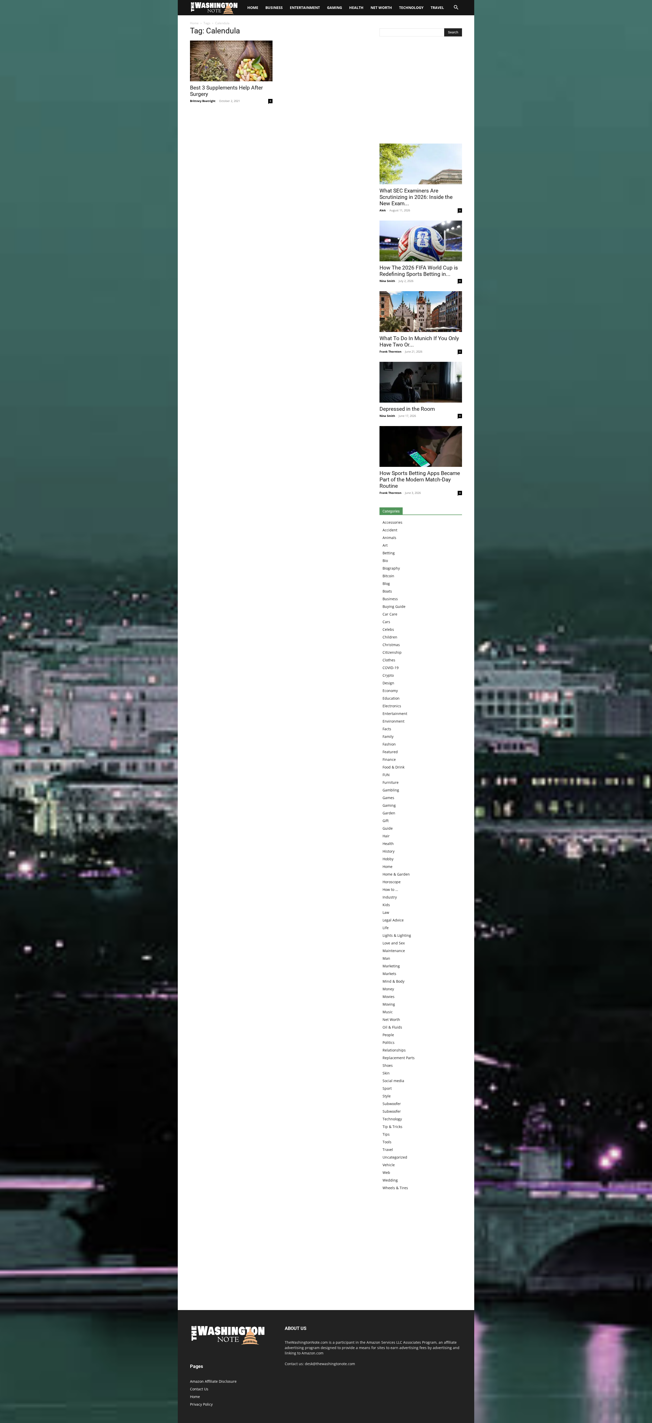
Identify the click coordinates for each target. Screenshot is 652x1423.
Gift (386, 820)
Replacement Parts (399, 1057)
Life (386, 927)
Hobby (388, 858)
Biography (391, 568)
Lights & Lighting (397, 935)
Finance (389, 759)
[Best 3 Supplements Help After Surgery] (231, 61)
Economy (390, 690)
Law (386, 912)
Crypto (388, 675)
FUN (386, 774)
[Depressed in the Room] (420, 382)
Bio (385, 560)
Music (388, 1011)
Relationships (394, 1050)
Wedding (390, 1180)
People (388, 1034)
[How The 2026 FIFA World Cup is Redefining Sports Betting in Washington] (420, 241)
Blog (386, 583)
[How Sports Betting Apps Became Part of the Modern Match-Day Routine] (420, 446)
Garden (389, 813)
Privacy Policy (201, 1404)
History (389, 851)
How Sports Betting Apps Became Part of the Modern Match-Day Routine (419, 479)
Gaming (334, 7)
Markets (389, 973)
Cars (386, 621)
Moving (389, 1004)
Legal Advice (393, 920)
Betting (389, 552)
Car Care (390, 614)
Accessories (392, 522)
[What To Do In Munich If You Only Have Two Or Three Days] (420, 311)
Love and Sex (394, 943)
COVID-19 (391, 667)
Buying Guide (394, 606)
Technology (411, 7)
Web (386, 1172)
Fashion (389, 744)
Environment (393, 721)
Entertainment (305, 7)
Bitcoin (388, 575)
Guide (388, 828)
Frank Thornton (390, 351)
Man (386, 958)
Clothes (389, 660)
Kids (386, 904)
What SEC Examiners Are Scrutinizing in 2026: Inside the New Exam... (416, 197)
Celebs (388, 629)
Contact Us (199, 1389)
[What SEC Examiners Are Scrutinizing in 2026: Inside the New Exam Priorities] (420, 164)
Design (388, 683)
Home (194, 23)
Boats (387, 591)
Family (388, 736)
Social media (393, 1080)
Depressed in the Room (407, 409)
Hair (386, 836)
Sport (387, 1088)
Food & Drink (393, 767)
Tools (387, 1141)
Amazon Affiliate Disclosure (213, 1381)
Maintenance (394, 950)
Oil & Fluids (392, 1027)
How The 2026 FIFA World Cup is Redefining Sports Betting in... (418, 271)
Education (391, 698)
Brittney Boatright (202, 101)
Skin (386, 1073)
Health (356, 7)
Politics (389, 1042)
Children (390, 637)
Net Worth (381, 7)
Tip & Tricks (392, 1126)
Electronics (392, 705)
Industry (390, 897)
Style (387, 1096)
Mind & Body (393, 981)
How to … (390, 889)
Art (385, 545)
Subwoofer (392, 1103)
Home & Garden (396, 874)
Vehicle (389, 1164)
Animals (389, 537)
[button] (456, 8)
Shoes (388, 1065)
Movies (389, 996)
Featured (390, 751)
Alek (382, 210)
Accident (390, 530)
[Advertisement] (420, 91)
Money (388, 988)
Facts (387, 728)
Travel (437, 7)
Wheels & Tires (395, 1187)
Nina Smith (387, 281)
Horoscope (392, 881)
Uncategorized (395, 1157)
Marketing (391, 966)
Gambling (391, 790)
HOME (252, 7)
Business (274, 7)
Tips (386, 1134)
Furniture (391, 782)
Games (388, 797)
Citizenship (392, 652)
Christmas (391, 644)
